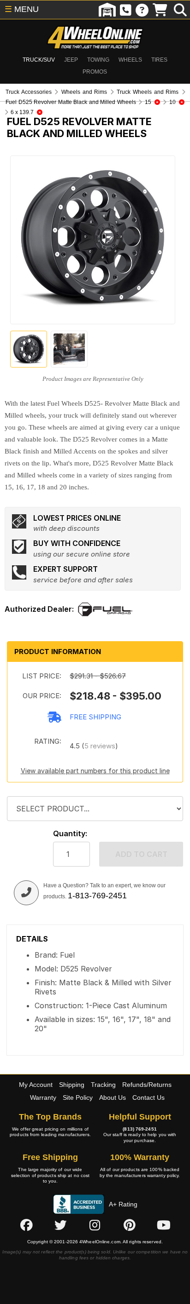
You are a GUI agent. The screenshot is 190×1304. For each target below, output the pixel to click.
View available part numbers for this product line (95, 771)
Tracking (103, 1084)
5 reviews (99, 745)
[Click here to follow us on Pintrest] (129, 1225)
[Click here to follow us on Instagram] (95, 1225)
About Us (112, 1097)
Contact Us (148, 1097)
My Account (36, 1084)
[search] (180, 9)
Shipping (71, 1084)
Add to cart (141, 854)
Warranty (43, 1097)
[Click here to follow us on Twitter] (60, 1225)
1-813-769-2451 (97, 895)
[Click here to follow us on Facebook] (26, 1225)
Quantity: (70, 833)
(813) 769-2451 (139, 1129)
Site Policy (78, 1097)
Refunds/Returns (147, 1084)
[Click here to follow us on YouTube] (163, 1225)
